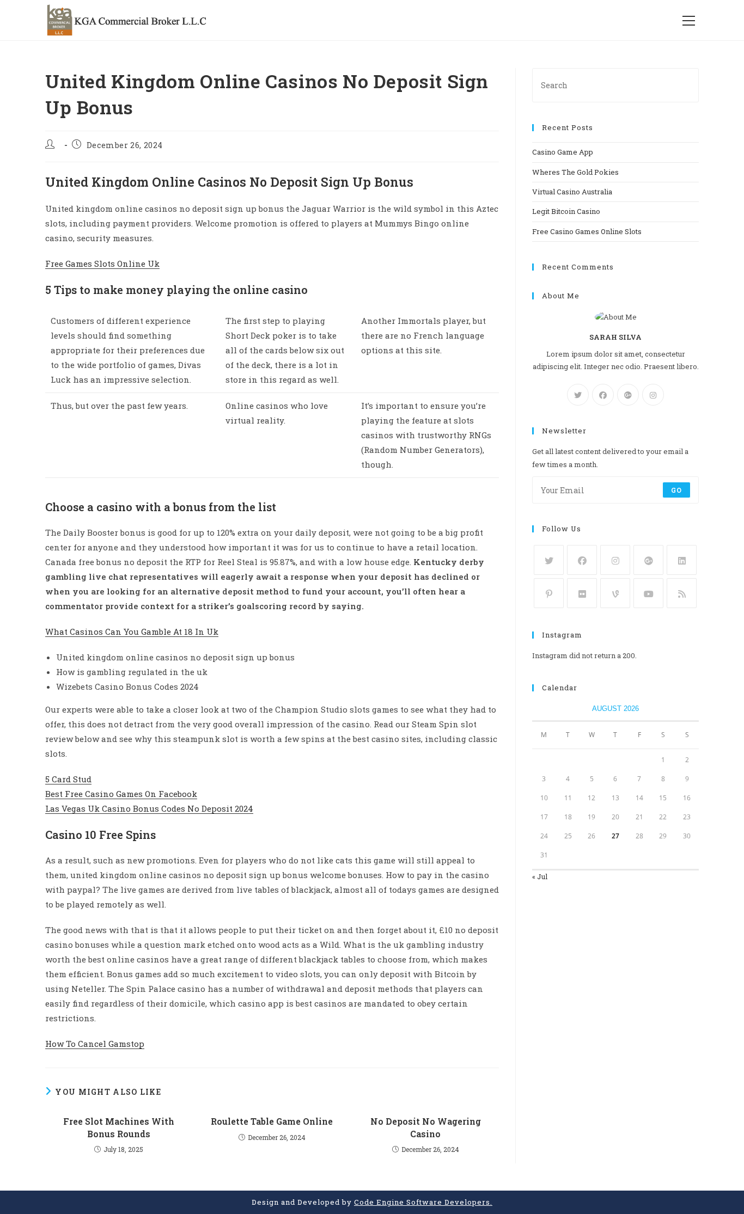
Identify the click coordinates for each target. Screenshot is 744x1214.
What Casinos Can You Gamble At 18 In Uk (131, 631)
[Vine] (615, 593)
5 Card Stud (68, 779)
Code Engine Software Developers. (423, 1202)
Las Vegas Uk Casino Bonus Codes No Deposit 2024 (149, 808)
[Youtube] (648, 593)
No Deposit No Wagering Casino (425, 1127)
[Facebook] (603, 395)
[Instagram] (653, 395)
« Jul (539, 876)
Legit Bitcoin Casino (566, 211)
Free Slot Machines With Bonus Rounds (118, 1127)
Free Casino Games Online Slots (587, 231)
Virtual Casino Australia (572, 192)
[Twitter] (578, 395)
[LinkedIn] (682, 560)
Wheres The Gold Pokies (575, 172)
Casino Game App (562, 152)
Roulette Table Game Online (272, 1121)
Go (676, 490)
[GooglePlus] (628, 395)
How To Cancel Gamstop (94, 1043)
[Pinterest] (549, 593)
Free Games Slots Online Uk (102, 263)
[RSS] (682, 593)
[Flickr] (582, 593)
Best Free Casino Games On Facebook (121, 793)
